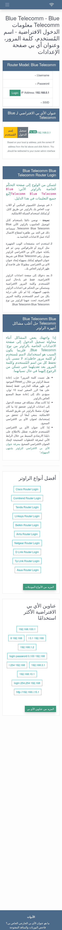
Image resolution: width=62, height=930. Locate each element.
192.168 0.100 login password (27, 656)
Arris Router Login (27, 534)
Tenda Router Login (27, 507)
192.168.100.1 (27, 629)
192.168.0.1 (44, 132)
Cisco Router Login (27, 489)
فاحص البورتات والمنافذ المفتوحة (28, 927)
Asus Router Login (28, 570)
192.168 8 (16, 638)
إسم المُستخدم (10, 132)
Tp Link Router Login (27, 561)
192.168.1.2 (27, 647)
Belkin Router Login (27, 525)
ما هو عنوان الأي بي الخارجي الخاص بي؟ (28, 923)
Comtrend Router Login (27, 498)
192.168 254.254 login (27, 683)
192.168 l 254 (17, 665)
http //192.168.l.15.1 (27, 692)
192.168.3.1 (38, 665)
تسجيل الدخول (23, 132)
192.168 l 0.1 (36, 638)
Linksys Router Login (27, 516)
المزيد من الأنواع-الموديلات (39, 587)
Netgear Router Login (27, 543)
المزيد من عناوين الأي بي (40, 709)
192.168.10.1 (27, 674)
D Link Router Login (27, 552)
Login (15, 93)
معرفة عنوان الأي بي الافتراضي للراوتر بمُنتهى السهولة (27, 448)
